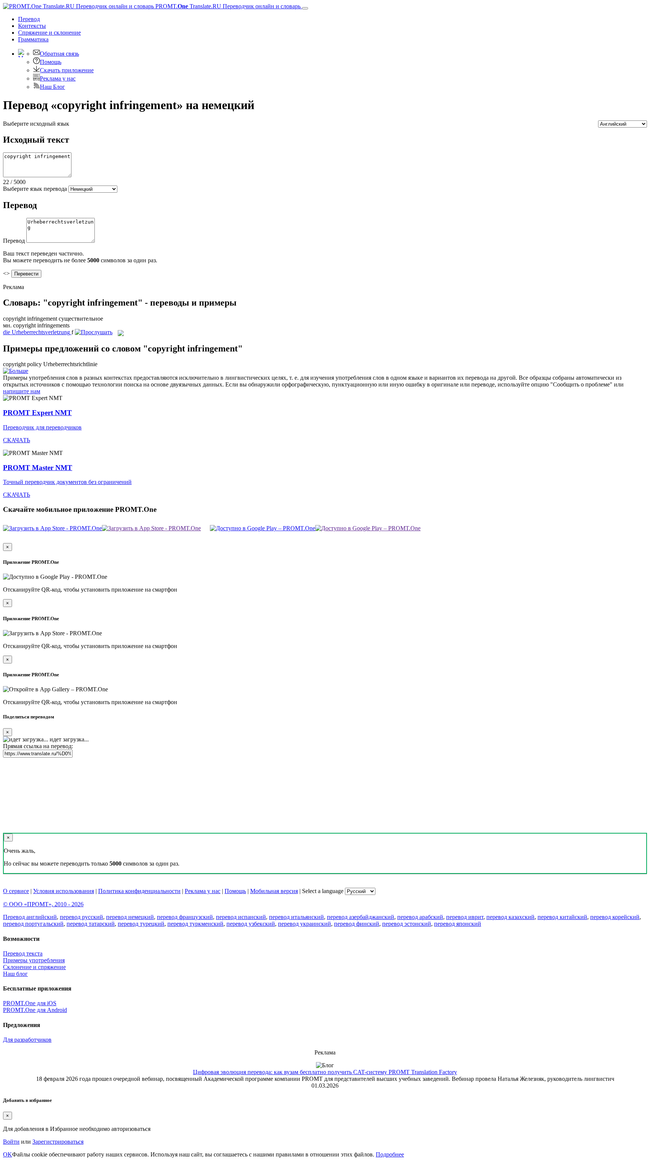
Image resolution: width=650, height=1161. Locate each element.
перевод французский (185, 917)
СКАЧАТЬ (16, 440)
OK (7, 1154)
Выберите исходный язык (36, 123)
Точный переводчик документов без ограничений (67, 482)
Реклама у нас (58, 78)
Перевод (29, 19)
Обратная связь (59, 53)
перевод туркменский (195, 924)
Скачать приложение (67, 70)
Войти (11, 1141)
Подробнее (390, 1154)
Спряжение (49, 32)
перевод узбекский (250, 924)
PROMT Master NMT (37, 468)
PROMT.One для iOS (29, 1003)
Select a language (322, 891)
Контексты (32, 26)
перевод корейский (614, 917)
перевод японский (457, 924)
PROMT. (227, 6)
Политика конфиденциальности (139, 891)
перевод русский (81, 917)
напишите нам (21, 391)
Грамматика (33, 39)
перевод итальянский (296, 917)
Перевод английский (30, 917)
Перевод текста (23, 953)
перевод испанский (241, 917)
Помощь (50, 62)
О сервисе (16, 891)
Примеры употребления (34, 960)
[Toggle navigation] (305, 8)
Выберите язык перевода (35, 189)
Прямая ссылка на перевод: (38, 746)
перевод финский (356, 924)
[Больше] (15, 371)
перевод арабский (420, 917)
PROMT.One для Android (35, 1010)
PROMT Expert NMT (37, 413)
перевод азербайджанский (360, 917)
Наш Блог (52, 87)
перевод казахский (510, 917)
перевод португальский (33, 924)
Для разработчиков (27, 1039)
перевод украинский (304, 924)
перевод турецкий (141, 924)
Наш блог (15, 974)
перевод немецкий (130, 917)
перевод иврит (464, 917)
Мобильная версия (274, 891)
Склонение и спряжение (34, 967)
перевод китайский (562, 917)
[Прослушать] (93, 332)
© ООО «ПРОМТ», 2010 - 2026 (43, 904)
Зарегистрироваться (58, 1141)
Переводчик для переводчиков (42, 427)
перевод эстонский (406, 924)
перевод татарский (91, 924)
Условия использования (63, 891)
